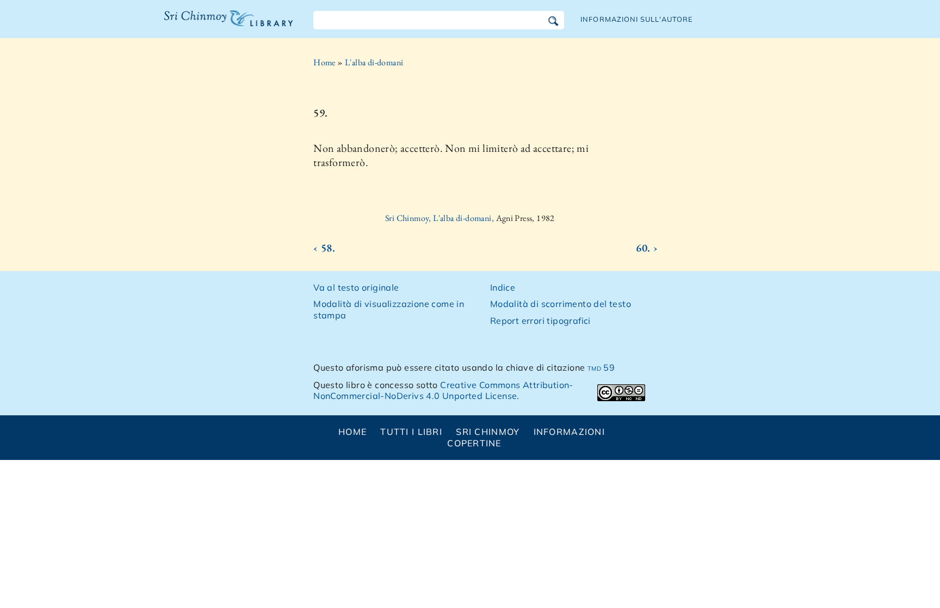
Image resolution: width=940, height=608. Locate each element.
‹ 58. (324, 248)
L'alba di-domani (374, 62)
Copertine (474, 443)
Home (324, 62)
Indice (502, 287)
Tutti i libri (411, 431)
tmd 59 (601, 367)
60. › (647, 248)
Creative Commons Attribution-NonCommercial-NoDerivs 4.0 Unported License (443, 390)
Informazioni (569, 431)
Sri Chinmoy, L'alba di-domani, (440, 218)
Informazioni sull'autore (636, 19)
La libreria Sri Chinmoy (226, 25)
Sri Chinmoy (488, 431)
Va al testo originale (356, 287)
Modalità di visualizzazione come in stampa (388, 309)
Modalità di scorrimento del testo (560, 303)
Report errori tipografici (540, 320)
